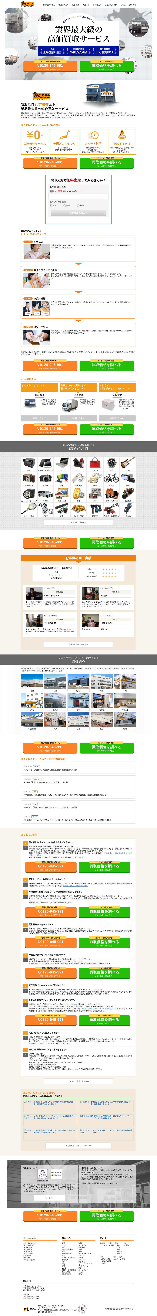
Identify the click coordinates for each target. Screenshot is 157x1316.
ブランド (81, 1260)
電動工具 (65, 1260)
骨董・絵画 (66, 1272)
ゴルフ (64, 1268)
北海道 (104, 1245)
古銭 (80, 1249)
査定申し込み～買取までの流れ (75, 886)
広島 (116, 1259)
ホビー (64, 1247)
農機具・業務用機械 (69, 1270)
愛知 (127, 1245)
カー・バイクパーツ (85, 1264)
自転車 (80, 1258)
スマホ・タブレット (69, 1258)
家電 (63, 1243)
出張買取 (29, 1249)
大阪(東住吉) (106, 1261)
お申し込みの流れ (29, 1243)
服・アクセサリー (84, 1253)
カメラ (64, 1245)
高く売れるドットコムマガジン (34, 1290)
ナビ (63, 1264)
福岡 (123, 1259)
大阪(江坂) (106, 1259)
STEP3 (28, 298)
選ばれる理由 (28, 1253)
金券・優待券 (66, 1253)
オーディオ (82, 1245)
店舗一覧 (86, 5)
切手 (80, 1251)
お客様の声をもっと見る (78, 644)
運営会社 (132, 5)
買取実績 (75, 5)
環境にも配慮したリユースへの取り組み (97, 1009)
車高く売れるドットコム (32, 1286)
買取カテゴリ (63, 5)
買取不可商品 (66, 1274)
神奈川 (119, 1253)
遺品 (80, 1274)
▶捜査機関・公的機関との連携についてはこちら (100, 1183)
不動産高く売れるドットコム (33, 1288)
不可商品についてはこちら (39, 1043)
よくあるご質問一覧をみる (78, 1081)
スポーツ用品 (83, 1266)
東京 (118, 1249)
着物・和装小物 (67, 1249)
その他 (80, 1272)
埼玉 (118, 1245)
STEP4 (28, 327)
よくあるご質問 (111, 5)
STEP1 (28, 242)
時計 (63, 1262)
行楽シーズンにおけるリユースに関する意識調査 (67, 795)
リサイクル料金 (71, 1004)
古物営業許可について (31, 1298)
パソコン (81, 1256)
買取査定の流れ (49, 5)
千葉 (118, 1247)
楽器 (80, 1243)
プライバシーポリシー (31, 1296)
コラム (123, 5)
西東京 (119, 1251)
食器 (63, 1251)
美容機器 (81, 1262)
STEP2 (28, 270)
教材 (63, 1266)
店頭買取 (29, 1251)
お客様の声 (97, 5)
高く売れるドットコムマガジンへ (78, 1146)
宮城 (112, 1245)
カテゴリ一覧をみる (78, 522)
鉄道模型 (81, 1247)
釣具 (80, 1268)
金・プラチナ (83, 1270)
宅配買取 (29, 1247)
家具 (63, 1256)
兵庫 (104, 1263)
